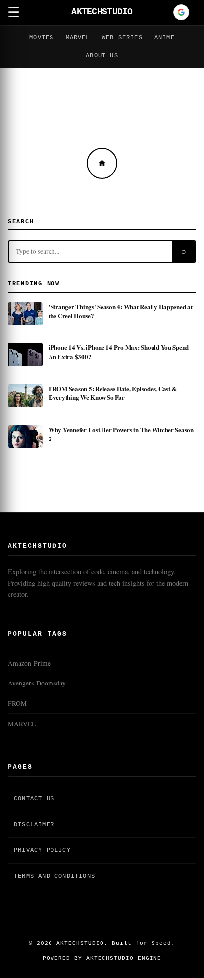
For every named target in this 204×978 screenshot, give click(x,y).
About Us (102, 55)
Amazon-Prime (29, 663)
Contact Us (34, 798)
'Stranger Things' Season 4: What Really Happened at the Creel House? (121, 311)
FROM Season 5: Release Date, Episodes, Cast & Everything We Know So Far (113, 393)
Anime (164, 37)
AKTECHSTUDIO (101, 12)
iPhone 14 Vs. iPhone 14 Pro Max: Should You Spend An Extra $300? (119, 351)
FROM (17, 703)
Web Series (122, 37)
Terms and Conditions (54, 876)
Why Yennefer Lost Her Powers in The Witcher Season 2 (121, 434)
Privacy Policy (42, 850)
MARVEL (22, 723)
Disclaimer (34, 824)
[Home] (102, 163)
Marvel (78, 37)
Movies (41, 37)
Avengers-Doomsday (37, 683)
